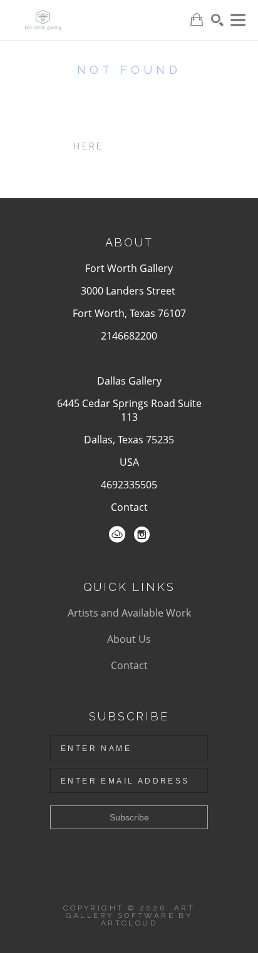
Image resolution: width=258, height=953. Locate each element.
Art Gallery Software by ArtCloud (130, 915)
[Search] (217, 20)
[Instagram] (142, 535)
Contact (129, 507)
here (88, 146)
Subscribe (129, 817)
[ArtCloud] (117, 535)
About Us (129, 639)
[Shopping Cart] (196, 20)
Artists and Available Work (129, 613)
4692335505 (129, 485)
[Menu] (237, 20)
